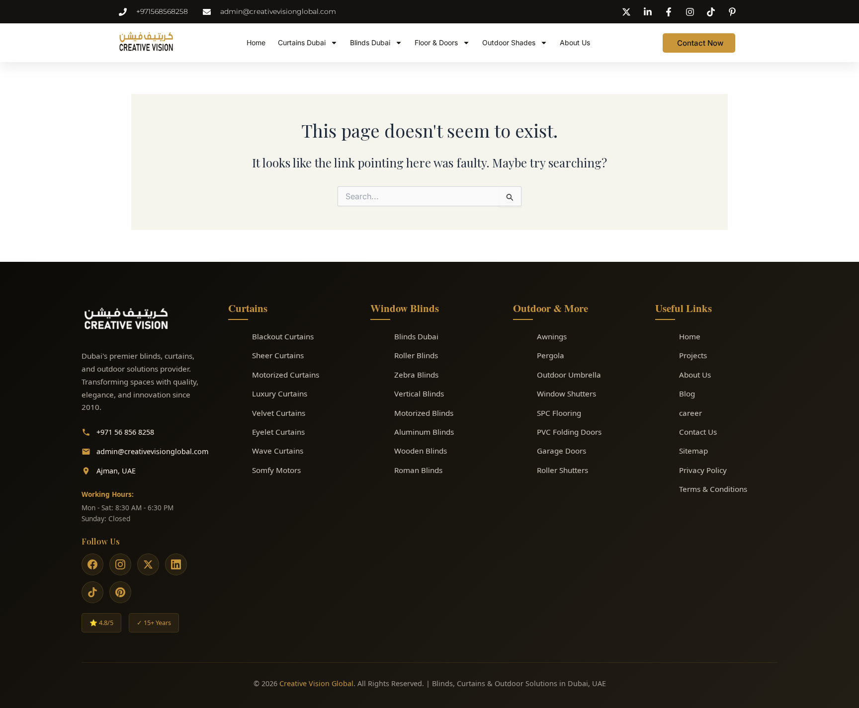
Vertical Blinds (419, 393)
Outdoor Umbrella (569, 375)
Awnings (552, 336)
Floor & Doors (436, 42)
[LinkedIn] (176, 564)
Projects (693, 355)
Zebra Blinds (416, 375)
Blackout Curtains (283, 336)
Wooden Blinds (420, 451)
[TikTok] (92, 592)
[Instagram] (120, 564)
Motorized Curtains (285, 375)
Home (256, 42)
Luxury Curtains (279, 393)
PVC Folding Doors (569, 432)
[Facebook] (92, 564)
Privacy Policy (703, 470)
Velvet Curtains (278, 413)
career (690, 413)
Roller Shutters (562, 470)
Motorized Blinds (423, 413)
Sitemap (693, 451)
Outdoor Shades (508, 42)
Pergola (550, 355)
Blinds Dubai (370, 42)
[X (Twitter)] (148, 564)
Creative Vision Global (316, 683)
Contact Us (698, 432)
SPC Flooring (559, 413)
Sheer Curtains (278, 355)
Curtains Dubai (302, 42)
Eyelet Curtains (278, 432)
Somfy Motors (276, 470)
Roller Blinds (416, 355)
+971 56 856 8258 (125, 432)
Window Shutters (566, 393)
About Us (575, 42)
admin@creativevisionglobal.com (152, 451)
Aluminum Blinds (424, 432)
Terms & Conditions (713, 489)
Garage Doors (561, 451)
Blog (687, 393)
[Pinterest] (120, 592)
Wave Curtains (277, 451)
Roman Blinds (418, 470)
